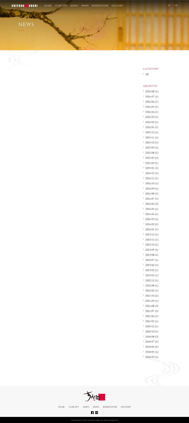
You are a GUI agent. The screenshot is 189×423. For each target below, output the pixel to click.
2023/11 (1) (151, 239)
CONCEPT (61, 5)
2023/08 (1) (151, 254)
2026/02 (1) (151, 122)
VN (176, 5)
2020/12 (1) (151, 326)
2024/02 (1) (151, 224)
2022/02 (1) (151, 290)
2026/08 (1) (151, 91)
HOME (48, 5)
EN (172, 5)
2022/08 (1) (151, 285)
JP (169, 5)
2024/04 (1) (151, 214)
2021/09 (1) (151, 300)
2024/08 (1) (151, 193)
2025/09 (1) (151, 147)
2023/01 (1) (151, 275)
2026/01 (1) (151, 127)
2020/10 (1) (151, 331)
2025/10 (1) (151, 142)
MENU (74, 5)
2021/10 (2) (151, 295)
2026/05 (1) (151, 106)
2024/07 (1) (151, 198)
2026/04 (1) (151, 112)
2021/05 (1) (151, 321)
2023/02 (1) (151, 270)
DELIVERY (117, 5)
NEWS (85, 5)
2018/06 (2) (151, 346)
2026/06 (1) (151, 101)
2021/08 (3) (151, 306)
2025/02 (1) (151, 163)
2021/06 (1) (151, 316)
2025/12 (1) (151, 132)
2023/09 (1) (151, 249)
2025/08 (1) (151, 152)
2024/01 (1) (151, 229)
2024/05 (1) (151, 209)
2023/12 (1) (151, 234)
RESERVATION (100, 5)
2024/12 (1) (151, 173)
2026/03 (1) (151, 117)
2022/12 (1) (151, 280)
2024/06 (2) (151, 203)
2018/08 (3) (151, 336)
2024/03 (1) (151, 219)
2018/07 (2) (151, 341)
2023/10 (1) (151, 244)
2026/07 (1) (151, 96)
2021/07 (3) (151, 311)
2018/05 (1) (151, 351)
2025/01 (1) (151, 168)
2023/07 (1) (151, 260)
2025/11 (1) (151, 137)
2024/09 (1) (151, 188)
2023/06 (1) (151, 265)
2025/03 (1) (151, 157)
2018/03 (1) (151, 357)
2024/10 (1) (151, 183)
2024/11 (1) (151, 178)
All (147, 74)
